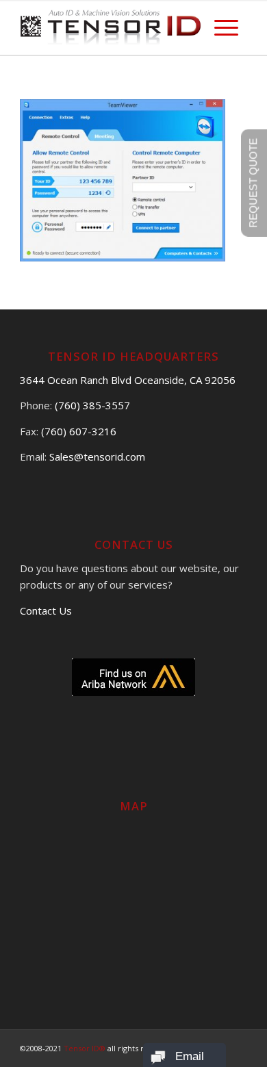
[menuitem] (226, 27)
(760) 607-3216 (78, 431)
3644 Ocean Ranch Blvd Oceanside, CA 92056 (128, 380)
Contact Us (46, 610)
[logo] (110, 27)
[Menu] (226, 27)
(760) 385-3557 (92, 405)
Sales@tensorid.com (97, 456)
